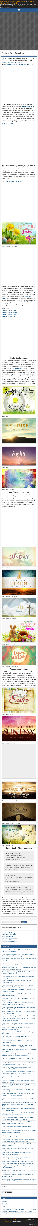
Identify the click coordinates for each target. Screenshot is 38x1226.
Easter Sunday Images (9, 64)
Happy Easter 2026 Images (9, 933)
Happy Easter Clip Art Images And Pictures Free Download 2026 (18, 1016)
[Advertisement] (19, 31)
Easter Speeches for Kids (14, 181)
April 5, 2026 (20, 62)
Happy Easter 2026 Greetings (9, 939)
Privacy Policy (5, 1213)
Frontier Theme (33, 1224)
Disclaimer (4, 1206)
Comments (30, 64)
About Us (4, 1201)
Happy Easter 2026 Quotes (9, 934)
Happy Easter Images (8, 62)
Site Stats (4, 1186)
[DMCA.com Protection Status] (7, 1193)
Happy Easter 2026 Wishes (9, 936)
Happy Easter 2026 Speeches (9, 941)
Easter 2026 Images (6, 1221)
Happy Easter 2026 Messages (9, 938)
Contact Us (5, 1204)
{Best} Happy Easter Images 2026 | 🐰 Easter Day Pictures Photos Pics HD (17, 2)
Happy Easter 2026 (21, 64)
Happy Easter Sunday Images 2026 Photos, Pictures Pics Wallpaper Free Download (18, 59)
